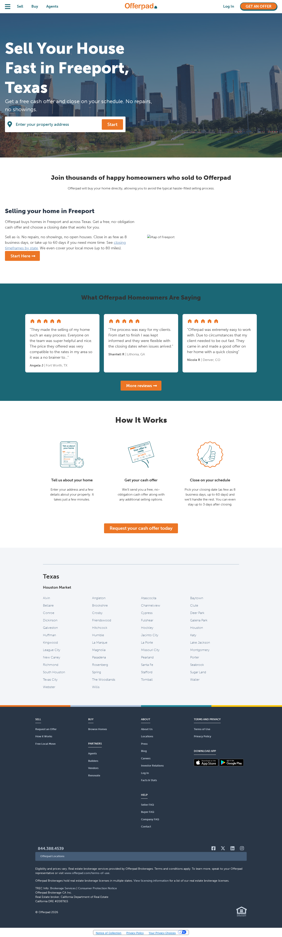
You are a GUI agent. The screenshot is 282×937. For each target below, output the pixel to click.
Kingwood (50, 642)
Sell (20, 6)
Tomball (147, 679)
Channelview (150, 605)
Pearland (147, 657)
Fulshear (147, 620)
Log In (228, 6)
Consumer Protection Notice (97, 888)
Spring (96, 672)
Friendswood (101, 620)
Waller (194, 679)
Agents (52, 6)
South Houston (54, 672)
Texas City (50, 679)
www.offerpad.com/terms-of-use (86, 873)
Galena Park (198, 620)
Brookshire (100, 605)
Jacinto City (149, 635)
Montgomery (200, 650)
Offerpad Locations (52, 856)
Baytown (196, 598)
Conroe (48, 613)
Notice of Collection (108, 933)
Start (112, 124)
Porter (194, 657)
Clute (194, 605)
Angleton (98, 598)
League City (51, 650)
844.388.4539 (51, 848)
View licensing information (151, 880)
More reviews (139, 385)
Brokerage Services (63, 888)
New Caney (51, 657)
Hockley (147, 628)
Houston (196, 628)
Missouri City (150, 650)
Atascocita (148, 598)
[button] (141, 856)
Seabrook (197, 665)
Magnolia (98, 650)
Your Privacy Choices (162, 933)
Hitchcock (99, 628)
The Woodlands (103, 679)
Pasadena (99, 657)
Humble (98, 635)
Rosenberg (100, 665)
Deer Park (197, 613)
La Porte (147, 642)
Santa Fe (147, 665)
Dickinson (50, 620)
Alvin (46, 598)
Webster (49, 687)
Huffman (49, 635)
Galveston (50, 628)
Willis (96, 687)
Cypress (147, 613)
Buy (34, 6)
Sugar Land (198, 672)
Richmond (50, 665)
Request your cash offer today (141, 528)
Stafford (146, 672)
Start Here (20, 255)
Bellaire (48, 605)
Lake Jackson (200, 642)
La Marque (99, 642)
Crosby (97, 613)
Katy (193, 635)
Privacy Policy (135, 933)
